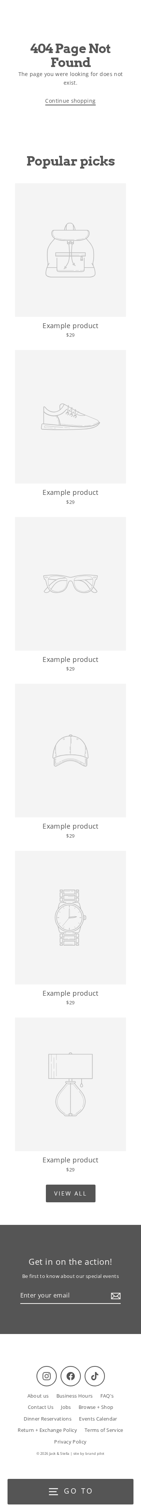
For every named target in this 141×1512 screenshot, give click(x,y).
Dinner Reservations (47, 1418)
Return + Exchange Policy (47, 1430)
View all (70, 1193)
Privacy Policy (70, 1441)
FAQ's (107, 1395)
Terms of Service (104, 1430)
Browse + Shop (96, 1407)
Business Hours (74, 1395)
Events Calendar (98, 1418)
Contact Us (41, 1407)
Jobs (66, 1407)
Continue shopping (70, 100)
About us (38, 1395)
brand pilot (95, 1453)
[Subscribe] (115, 1296)
